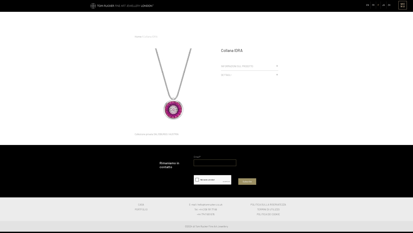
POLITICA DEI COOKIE (268, 214)
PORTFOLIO (141, 209)
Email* (197, 157)
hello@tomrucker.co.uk (210, 204)
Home (138, 36)
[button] (402, 5)
